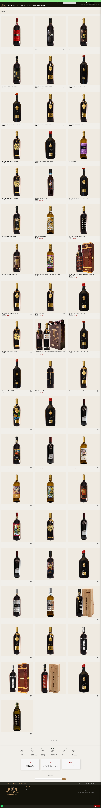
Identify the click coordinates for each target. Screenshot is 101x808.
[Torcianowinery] (91, 783)
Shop (18, 5)
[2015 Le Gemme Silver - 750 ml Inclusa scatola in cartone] (17, 678)
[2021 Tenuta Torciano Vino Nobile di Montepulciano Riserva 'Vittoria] (17, 526)
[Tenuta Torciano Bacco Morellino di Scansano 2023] (17, 450)
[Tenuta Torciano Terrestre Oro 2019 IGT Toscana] (17, 297)
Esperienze (32, 751)
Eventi (14, 5)
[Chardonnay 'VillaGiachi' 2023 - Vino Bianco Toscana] (17, 488)
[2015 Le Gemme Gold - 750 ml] (50, 374)
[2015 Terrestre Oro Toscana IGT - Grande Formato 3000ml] (84, 678)
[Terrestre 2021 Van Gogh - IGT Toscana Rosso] (17, 412)
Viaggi (62, 754)
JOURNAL (34, 5)
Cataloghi (32, 754)
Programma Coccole (44, 754)
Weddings (29, 5)
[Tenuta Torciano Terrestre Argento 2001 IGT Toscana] (17, 564)
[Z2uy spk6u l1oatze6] (96, 783)
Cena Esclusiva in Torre (65, 751)
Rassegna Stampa (74, 755)
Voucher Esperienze (54, 754)
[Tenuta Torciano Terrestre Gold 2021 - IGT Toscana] (50, 69)
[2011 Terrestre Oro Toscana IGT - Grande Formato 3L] (50, 412)
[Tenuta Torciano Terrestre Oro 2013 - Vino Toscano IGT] (50, 107)
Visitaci (9, 5)
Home (4, 8)
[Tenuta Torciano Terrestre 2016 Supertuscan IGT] (84, 374)
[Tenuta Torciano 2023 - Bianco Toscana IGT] (50, 258)
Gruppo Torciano (40, 5)
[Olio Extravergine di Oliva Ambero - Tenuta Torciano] (17, 716)
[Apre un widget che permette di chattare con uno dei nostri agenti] (97, 806)
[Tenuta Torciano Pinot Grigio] (50, 602)
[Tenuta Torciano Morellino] (17, 258)
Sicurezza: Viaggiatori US (34, 756)
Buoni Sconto (53, 755)
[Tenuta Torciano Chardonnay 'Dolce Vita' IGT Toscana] (84, 450)
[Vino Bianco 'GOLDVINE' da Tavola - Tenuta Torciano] (84, 145)
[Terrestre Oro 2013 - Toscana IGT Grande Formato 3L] (84, 297)
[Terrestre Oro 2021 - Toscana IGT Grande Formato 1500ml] (17, 107)
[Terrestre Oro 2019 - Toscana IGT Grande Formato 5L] (84, 69)
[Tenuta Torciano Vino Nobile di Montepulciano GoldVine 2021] (17, 602)
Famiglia (22, 750)
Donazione (42, 750)
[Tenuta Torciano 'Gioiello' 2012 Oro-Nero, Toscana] (84, 220)
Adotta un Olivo (43, 751)
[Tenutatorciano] (46, 3)
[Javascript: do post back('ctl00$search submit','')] (74, 3)
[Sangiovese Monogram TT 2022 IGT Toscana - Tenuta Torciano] (17, 69)
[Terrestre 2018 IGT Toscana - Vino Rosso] (50, 297)
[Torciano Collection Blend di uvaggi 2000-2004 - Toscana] (50, 335)
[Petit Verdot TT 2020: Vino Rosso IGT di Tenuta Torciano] (84, 31)
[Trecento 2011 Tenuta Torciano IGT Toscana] (50, 526)
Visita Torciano (33, 750)
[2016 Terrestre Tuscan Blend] (17, 640)
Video (72, 754)
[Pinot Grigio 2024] (50, 220)
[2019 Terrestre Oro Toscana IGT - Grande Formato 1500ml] (84, 182)
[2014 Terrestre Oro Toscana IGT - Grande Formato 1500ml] (84, 335)
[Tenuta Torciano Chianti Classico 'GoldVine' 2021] (17, 31)
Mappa (22, 754)
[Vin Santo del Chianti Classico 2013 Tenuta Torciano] (50, 182)
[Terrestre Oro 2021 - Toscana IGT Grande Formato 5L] (17, 374)
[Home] (4, 5)
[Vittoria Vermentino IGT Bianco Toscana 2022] (50, 488)
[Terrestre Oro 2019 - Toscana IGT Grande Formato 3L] (50, 145)
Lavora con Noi (43, 755)
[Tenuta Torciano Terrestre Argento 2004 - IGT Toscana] (84, 526)
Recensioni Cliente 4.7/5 (55, 2)
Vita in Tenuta (23, 751)
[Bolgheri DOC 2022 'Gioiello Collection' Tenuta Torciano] (50, 678)
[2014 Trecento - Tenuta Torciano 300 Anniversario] (17, 145)
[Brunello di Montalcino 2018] (84, 602)
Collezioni (52, 750)
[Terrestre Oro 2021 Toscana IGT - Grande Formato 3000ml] (84, 564)
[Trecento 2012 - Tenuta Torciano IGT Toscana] (17, 182)
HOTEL (25, 5)
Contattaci (73, 750)
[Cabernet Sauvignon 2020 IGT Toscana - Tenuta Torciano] (17, 220)
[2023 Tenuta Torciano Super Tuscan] (50, 31)
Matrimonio (63, 750)
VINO (22, 5)
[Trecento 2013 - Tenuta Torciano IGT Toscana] (17, 335)
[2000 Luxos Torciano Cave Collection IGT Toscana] (84, 258)
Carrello (97, 2)
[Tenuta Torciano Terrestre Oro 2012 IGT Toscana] (84, 107)
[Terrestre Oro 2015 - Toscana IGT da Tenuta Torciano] (50, 640)
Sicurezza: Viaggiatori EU (34, 755)
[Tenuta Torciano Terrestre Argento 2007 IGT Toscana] (50, 450)
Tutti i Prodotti (53, 751)
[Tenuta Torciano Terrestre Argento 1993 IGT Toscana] (84, 412)
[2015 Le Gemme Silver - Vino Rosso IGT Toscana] (84, 640)
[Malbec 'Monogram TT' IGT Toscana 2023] (84, 488)
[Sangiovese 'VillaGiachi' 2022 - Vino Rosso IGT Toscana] (50, 564)
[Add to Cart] (31, 49)
